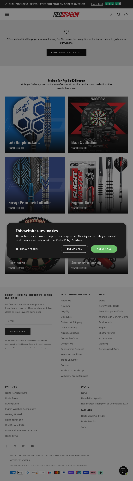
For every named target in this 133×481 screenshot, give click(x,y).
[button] (27, 249)
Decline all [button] (74, 248)
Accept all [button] (104, 248)
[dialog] (66, 240)
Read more (78, 240)
